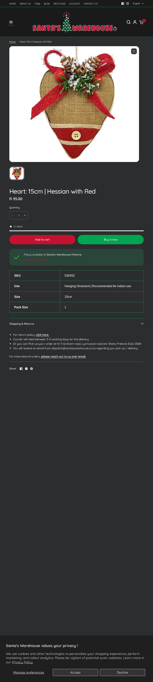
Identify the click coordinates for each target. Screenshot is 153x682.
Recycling (59, 3)
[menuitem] (13, 3)
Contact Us (91, 3)
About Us (25, 3)
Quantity (14, 207)
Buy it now (111, 239)
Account (74, 3)
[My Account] (135, 22)
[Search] (128, 22)
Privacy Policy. (22, 662)
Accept (75, 672)
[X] (26, 368)
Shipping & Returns (21, 323)
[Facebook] (122, 3)
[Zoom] (134, 51)
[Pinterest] (31, 368)
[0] (141, 22)
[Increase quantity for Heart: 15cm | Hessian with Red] (25, 215)
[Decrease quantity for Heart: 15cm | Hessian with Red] (12, 215)
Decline (122, 672)
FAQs (37, 3)
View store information (36, 259)
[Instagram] (127, 3)
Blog (47, 3)
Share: (13, 368)
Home (12, 3)
